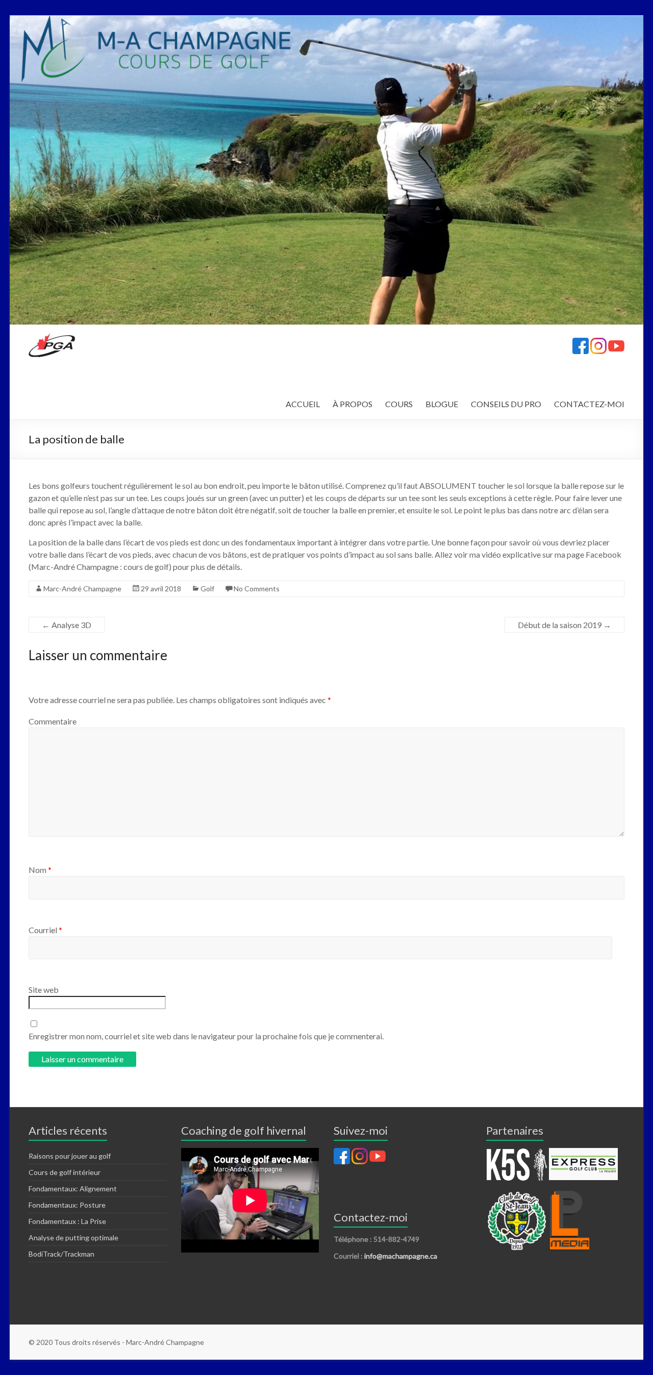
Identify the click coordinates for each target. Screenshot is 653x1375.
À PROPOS (352, 404)
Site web (44, 989)
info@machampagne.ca (400, 1256)
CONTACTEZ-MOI (589, 404)
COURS (399, 404)
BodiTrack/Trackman (61, 1253)
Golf (207, 588)
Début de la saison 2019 (564, 625)
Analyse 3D (66, 625)
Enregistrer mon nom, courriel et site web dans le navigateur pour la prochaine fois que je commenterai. (206, 1036)
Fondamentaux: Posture (67, 1205)
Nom (40, 869)
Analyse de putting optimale (73, 1237)
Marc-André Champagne (82, 588)
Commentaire (53, 721)
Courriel (45, 930)
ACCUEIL (303, 404)
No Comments (257, 588)
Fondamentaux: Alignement (73, 1188)
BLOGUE (441, 404)
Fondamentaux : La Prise (67, 1221)
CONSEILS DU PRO (506, 404)
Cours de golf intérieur (65, 1172)
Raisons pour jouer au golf (70, 1156)
